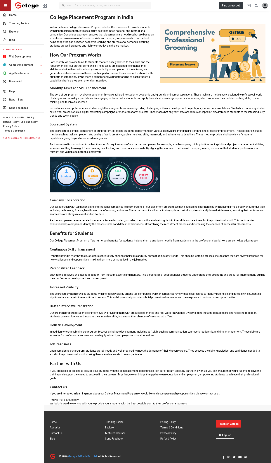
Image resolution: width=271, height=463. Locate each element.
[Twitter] (233, 456)
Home (53, 422)
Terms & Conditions (14, 130)
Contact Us (56, 433)
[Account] (264, 5)
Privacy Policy (11, 126)
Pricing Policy (168, 422)
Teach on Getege (228, 423)
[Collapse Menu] (5, 5)
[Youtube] (239, 456)
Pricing (30, 117)
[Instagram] (227, 456)
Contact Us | (18, 117)
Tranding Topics (114, 422)
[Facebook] (222, 456)
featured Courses (115, 433)
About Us (55, 427)
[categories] (45, 5)
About (6, 117)
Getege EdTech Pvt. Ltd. (83, 456)
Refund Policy (10, 121)
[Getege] (54, 456)
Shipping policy (29, 121)
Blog (52, 438)
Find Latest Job (231, 5)
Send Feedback (114, 438)
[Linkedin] (244, 456)
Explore (109, 427)
